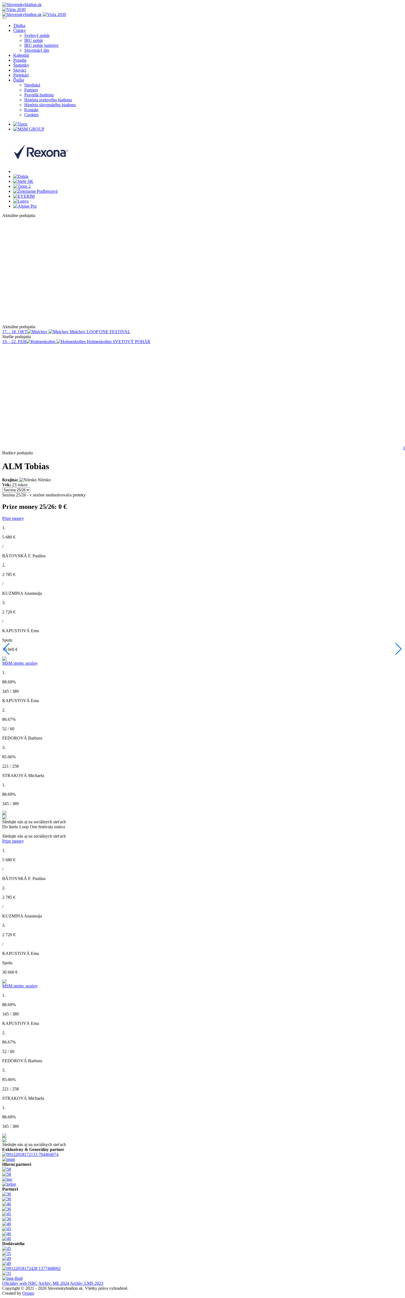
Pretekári (21, 75)
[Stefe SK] (23, 181)
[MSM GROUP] (28, 129)
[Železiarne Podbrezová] (35, 191)
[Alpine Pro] (25, 206)
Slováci (19, 70)
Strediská (32, 85)
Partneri (31, 90)
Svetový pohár (37, 35)
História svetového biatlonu (48, 99)
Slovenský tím (36, 50)
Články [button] (19, 30)
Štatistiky (21, 65)
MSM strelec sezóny (20, 663)
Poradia (19, 60)
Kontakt (31, 109)
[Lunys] (21, 201)
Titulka (19, 25)
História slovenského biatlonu (50, 104)
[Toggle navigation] (4, 18)
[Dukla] (20, 176)
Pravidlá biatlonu (39, 95)
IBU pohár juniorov (41, 45)
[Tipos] (20, 124)
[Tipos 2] (22, 186)
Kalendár (21, 55)
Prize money (13, 518)
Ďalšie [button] (18, 80)
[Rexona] (40, 171)
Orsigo (28, 1293)
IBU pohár (33, 40)
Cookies (31, 114)
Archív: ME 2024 (53, 1283)
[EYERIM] (24, 196)
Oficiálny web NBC (19, 1283)
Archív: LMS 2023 (86, 1283)
